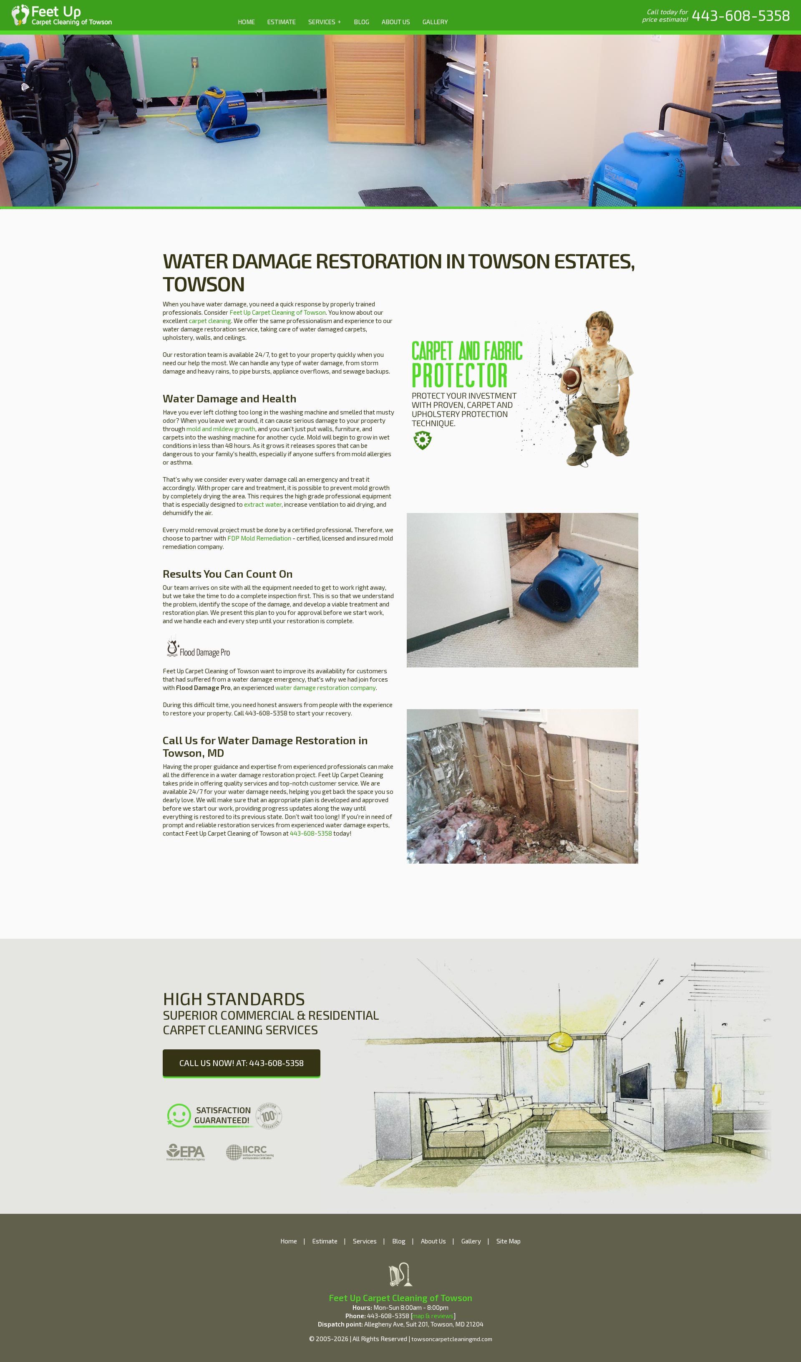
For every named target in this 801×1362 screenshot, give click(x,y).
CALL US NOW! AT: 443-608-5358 (241, 1063)
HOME (246, 21)
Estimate (325, 1241)
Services (365, 1241)
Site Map (508, 1241)
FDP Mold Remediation (259, 538)
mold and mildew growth (220, 428)
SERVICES (324, 21)
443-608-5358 (311, 833)
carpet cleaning (210, 320)
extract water (263, 504)
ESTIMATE (281, 21)
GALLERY (435, 21)
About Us (433, 1241)
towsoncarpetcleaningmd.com (451, 1338)
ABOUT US (396, 21)
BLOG (361, 21)
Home (288, 1241)
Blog (399, 1241)
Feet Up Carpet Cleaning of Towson (277, 312)
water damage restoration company (325, 687)
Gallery (471, 1241)
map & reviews (432, 1315)
